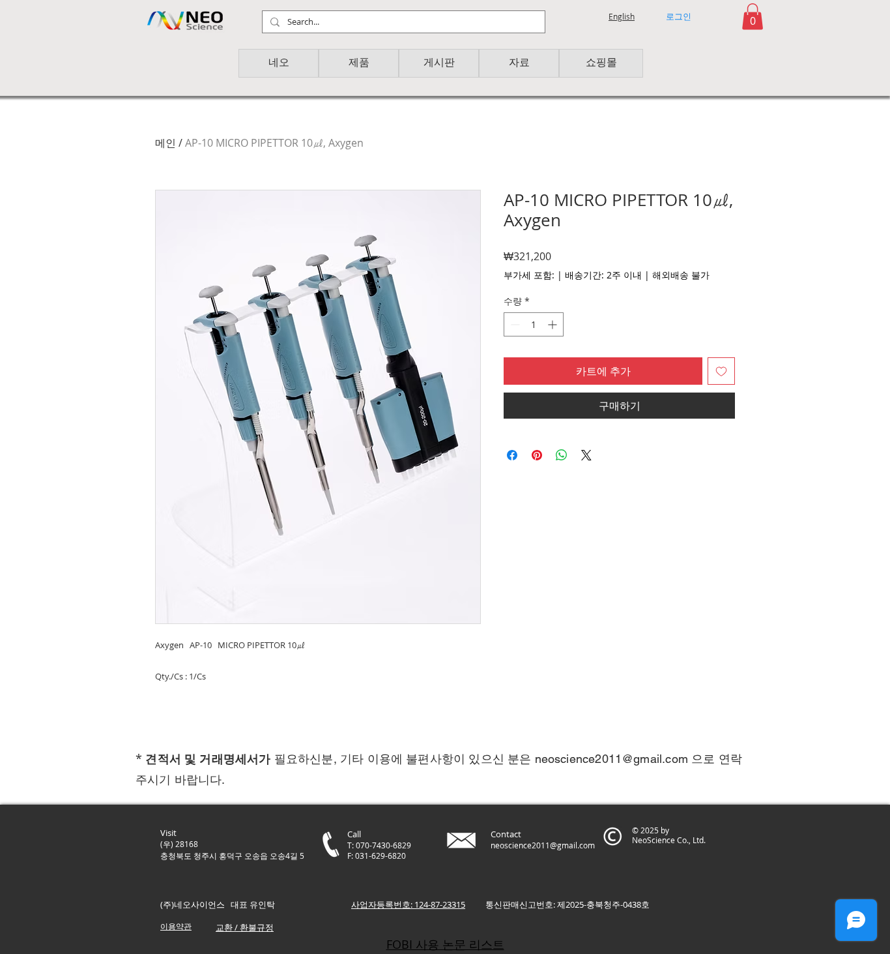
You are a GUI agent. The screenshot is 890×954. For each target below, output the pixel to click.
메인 (165, 143)
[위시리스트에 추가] (721, 371)
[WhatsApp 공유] (561, 455)
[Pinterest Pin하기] (537, 455)
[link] (752, 16)
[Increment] (553, 324)
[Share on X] (586, 455)
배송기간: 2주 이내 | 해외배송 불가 (637, 275)
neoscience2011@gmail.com (611, 759)
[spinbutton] (533, 324)
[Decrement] (514, 324)
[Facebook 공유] (512, 455)
